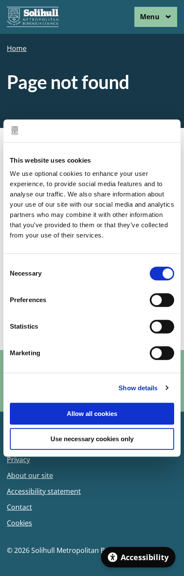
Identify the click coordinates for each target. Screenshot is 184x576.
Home (17, 48)
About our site (30, 475)
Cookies (19, 523)
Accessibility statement (44, 491)
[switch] (162, 300)
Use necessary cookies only (92, 438)
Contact (19, 507)
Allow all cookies (92, 413)
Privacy (18, 459)
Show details (138, 388)
